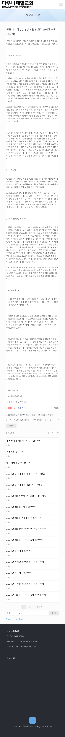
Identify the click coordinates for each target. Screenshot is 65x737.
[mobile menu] (60, 4)
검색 (54, 613)
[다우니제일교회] (17, 4)
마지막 (39, 607)
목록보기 (11, 426)
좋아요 (11, 408)
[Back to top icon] (32, 720)
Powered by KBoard (15, 619)
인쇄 (56, 408)
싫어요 (22, 408)
